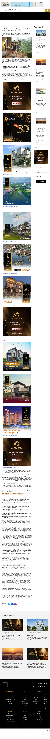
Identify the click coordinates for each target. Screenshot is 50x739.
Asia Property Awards (13, 27)
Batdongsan (10, 707)
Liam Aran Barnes (42, 39)
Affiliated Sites (10, 691)
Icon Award (10, 717)
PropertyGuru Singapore (10, 697)
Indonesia (45, 694)
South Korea (38, 81)
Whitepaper (21, 14)
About (24, 691)
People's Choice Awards (10, 721)
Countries (10, 723)
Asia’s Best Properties (40, 110)
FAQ (25, 707)
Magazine (16, 14)
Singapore (45, 703)
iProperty (10, 701)
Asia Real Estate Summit (10, 695)
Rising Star (10, 713)
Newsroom (3, 14)
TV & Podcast (40, 713)
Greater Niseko (35, 705)
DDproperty (10, 703)
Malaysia (37, 52)
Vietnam (45, 707)
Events (25, 695)
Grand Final (45, 708)
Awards (40, 691)
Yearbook (40, 721)
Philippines (4, 643)
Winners (11, 14)
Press (7, 14)
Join (25, 694)
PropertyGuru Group (10, 694)
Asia (37, 109)
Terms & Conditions (25, 705)
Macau (35, 703)
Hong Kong (35, 701)
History (25, 699)
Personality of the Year (10, 715)
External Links (27, 14)
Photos (39, 715)
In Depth (37, 54)
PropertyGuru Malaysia (10, 699)
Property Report (40, 719)
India (36, 707)
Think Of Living (10, 705)
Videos (39, 717)
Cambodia (36, 695)
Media (39, 711)
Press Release (12, 643)
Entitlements (25, 701)
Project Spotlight (10, 719)
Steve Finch (41, 68)
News (8, 643)
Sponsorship (25, 703)
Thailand (45, 705)
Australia (28, 671)
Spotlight (10, 711)
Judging (25, 697)
